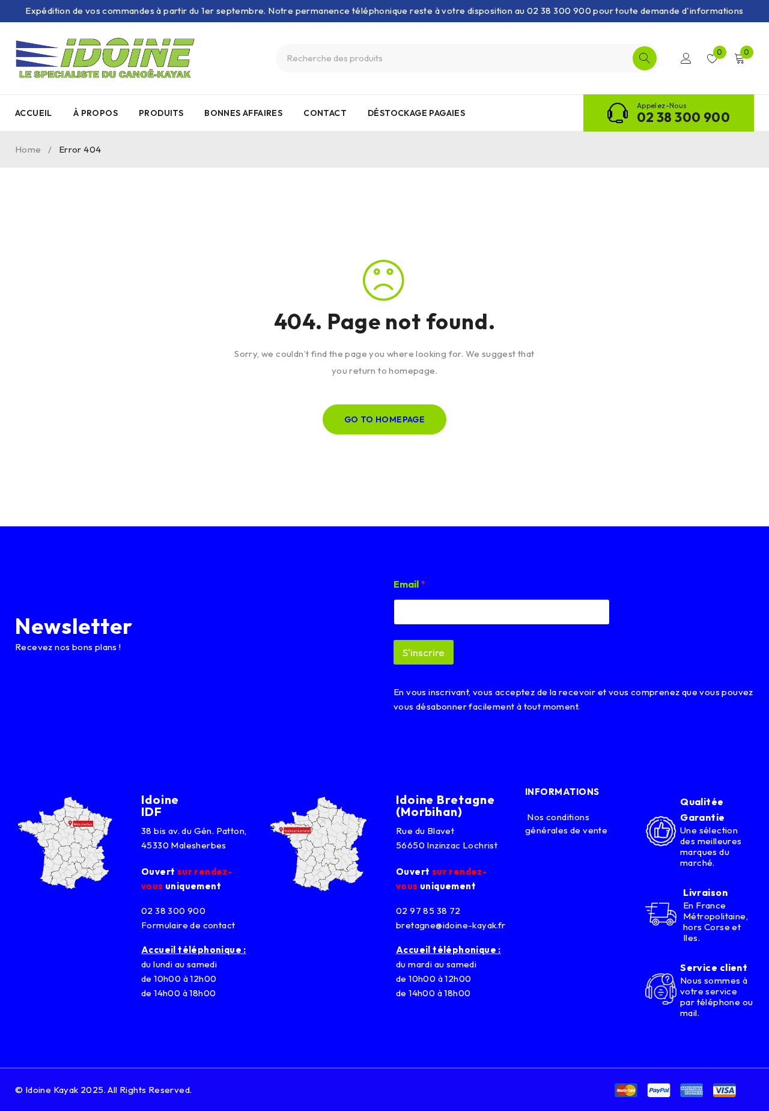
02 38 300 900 (683, 117)
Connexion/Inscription (686, 58)
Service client (713, 967)
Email (409, 584)
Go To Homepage (384, 419)
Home (28, 149)
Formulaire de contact (188, 925)
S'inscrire (424, 652)
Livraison (705, 892)
